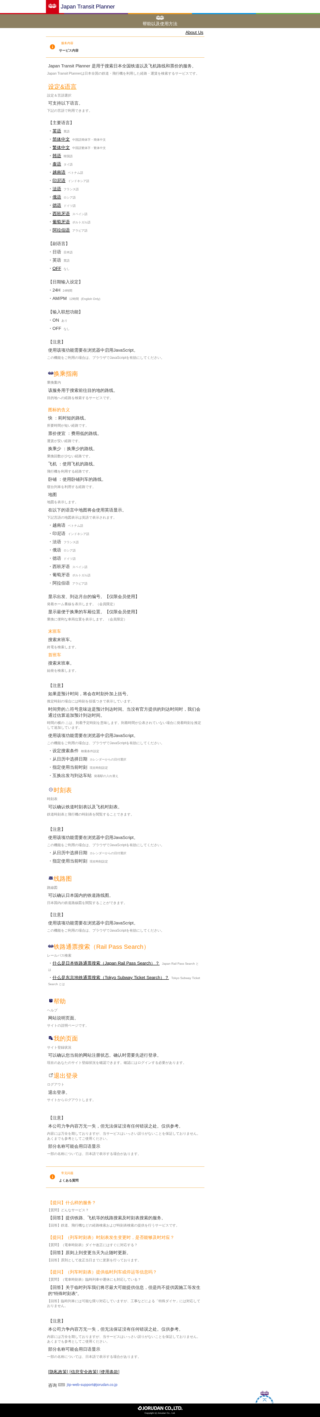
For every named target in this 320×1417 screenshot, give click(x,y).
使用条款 (109, 1371)
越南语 (59, 172)
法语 (56, 188)
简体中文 (61, 139)
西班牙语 (61, 213)
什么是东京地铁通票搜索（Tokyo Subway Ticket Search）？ (110, 977)
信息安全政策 (84, 1371)
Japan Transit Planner (88, 6)
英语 (56, 131)
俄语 (56, 197)
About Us (194, 32)
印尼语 (59, 180)
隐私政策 (58, 1371)
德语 (56, 205)
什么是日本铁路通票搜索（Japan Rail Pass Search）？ (106, 963)
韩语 (56, 155)
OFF (56, 268)
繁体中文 (61, 147)
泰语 (56, 164)
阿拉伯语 (61, 230)
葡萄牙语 (61, 221)
